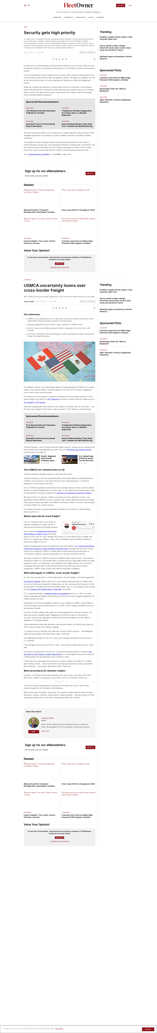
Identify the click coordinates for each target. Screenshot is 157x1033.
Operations (57, 17)
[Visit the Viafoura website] (90, 835)
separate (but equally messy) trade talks (46, 589)
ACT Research (53, 399)
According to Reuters (32, 581)
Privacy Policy (59, 1028)
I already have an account (59, 267)
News (25, 27)
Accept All (148, 1029)
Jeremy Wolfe (29, 301)
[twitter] (59, 59)
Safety (91, 17)
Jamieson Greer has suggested (56, 593)
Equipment (100, 17)
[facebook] (53, 59)
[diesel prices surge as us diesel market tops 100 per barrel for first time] (70, 459)
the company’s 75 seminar (34, 402)
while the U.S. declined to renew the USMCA (74, 493)
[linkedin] (56, 59)
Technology (68, 17)
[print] (94, 59)
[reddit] (63, 59)
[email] (66, 59)
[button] (25, 5)
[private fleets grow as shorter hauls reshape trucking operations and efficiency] (32, 459)
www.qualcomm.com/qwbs (38, 154)
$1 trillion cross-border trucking (79, 450)
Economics (27, 279)
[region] (59, 831)
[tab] (29, 826)
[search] (28, 5)
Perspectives (81, 17)
